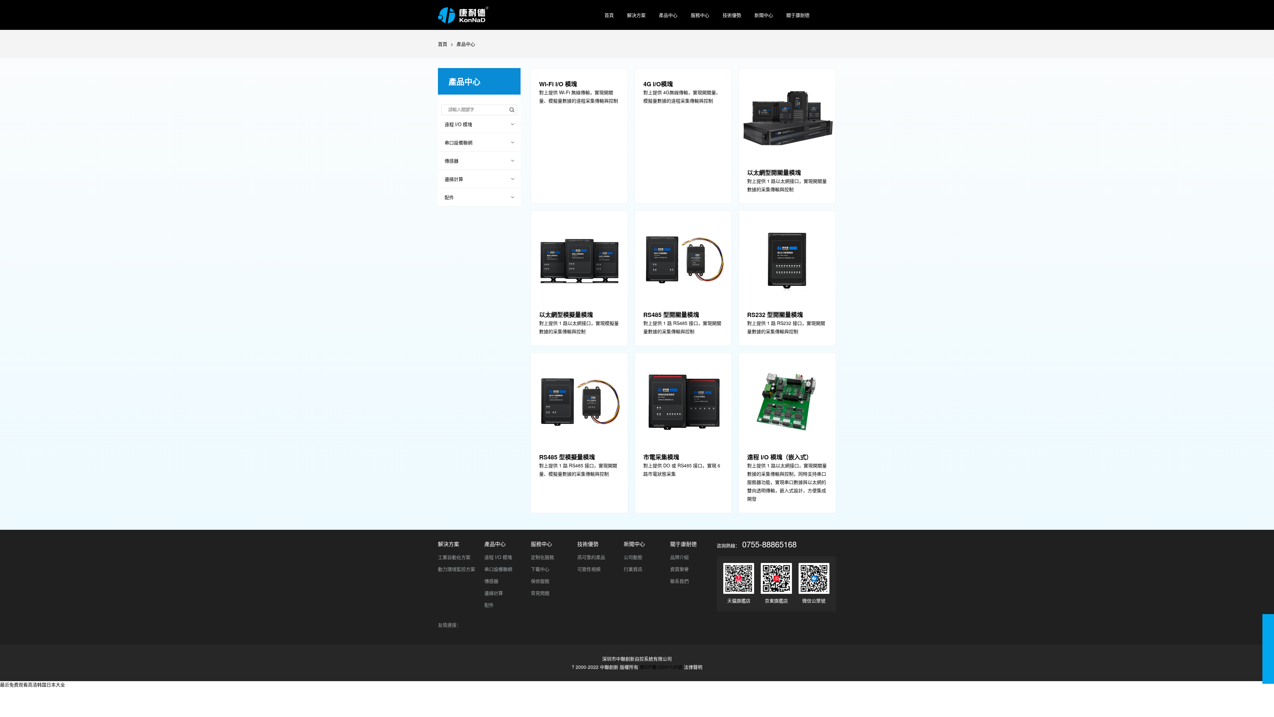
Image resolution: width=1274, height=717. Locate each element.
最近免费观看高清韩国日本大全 (32, 684)
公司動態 (633, 557)
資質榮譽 (679, 569)
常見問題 (540, 593)
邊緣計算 (454, 179)
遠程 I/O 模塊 (458, 124)
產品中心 (668, 15)
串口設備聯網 (458, 142)
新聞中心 (763, 15)
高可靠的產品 (591, 557)
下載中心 (540, 569)
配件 (449, 197)
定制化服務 (542, 557)
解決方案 (636, 15)
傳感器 (452, 160)
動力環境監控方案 (456, 569)
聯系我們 (679, 581)
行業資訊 (633, 569)
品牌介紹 (679, 557)
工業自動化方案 (454, 557)
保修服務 (540, 581)
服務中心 (700, 15)
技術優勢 (732, 15)
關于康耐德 (798, 15)
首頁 (609, 15)
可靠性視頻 (589, 569)
